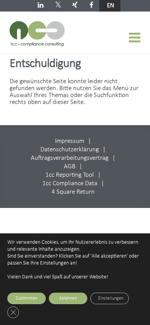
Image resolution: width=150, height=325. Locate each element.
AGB (69, 166)
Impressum (69, 141)
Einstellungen (110, 298)
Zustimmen (26, 298)
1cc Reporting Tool (69, 175)
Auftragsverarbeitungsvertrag (69, 158)
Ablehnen (68, 298)
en (110, 5)
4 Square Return (73, 192)
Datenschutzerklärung (69, 149)
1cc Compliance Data (69, 183)
